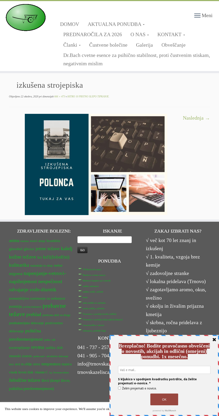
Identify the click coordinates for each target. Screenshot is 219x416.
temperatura (51, 364)
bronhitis (53, 241)
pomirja (15, 306)
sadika (50, 348)
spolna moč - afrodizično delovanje (50, 356)
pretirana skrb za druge (56, 315)
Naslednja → (196, 118)
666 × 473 (59, 96)
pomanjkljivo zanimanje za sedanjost (37, 298)
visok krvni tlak (21, 372)
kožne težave (22, 257)
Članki (70, 45)
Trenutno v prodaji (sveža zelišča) (99, 314)
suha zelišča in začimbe (94, 303)
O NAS (138, 34)
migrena (15, 273)
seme (85, 297)
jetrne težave (48, 248)
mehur (58, 265)
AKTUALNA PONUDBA (115, 24)
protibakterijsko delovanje (26, 323)
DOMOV (69, 24)
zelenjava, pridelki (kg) (94, 330)
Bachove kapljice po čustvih (97, 280)
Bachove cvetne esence (94, 275)
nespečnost (50, 281)
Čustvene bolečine (108, 45)
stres (36, 364)
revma (37, 347)
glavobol (15, 249)
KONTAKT (170, 34)
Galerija (144, 45)
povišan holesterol (32, 306)
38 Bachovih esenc (92, 269)
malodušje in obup (41, 265)
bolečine (25, 241)
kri (39, 257)
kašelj (66, 248)
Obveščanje (173, 45)
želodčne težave (24, 380)
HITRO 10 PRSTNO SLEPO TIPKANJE (88, 96)
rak (53, 339)
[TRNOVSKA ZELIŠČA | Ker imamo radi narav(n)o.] (25, 17)
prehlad (33, 314)
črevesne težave (61, 372)
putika (47, 339)
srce (11, 364)
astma (14, 240)
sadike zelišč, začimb (93, 291)
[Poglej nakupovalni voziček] (209, 7)
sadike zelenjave (91, 286)
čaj (50, 372)
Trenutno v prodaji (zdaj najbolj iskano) (103, 319)
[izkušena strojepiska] (96, 164)
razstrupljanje (19, 348)
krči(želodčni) (56, 257)
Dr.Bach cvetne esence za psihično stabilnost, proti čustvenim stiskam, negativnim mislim (136, 59)
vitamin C (41, 372)
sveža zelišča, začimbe (94, 308)
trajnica (67, 364)
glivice (29, 249)
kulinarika (19, 265)
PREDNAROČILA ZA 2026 (92, 34)
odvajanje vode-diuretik (32, 289)
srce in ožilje (23, 364)
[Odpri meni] (197, 16)
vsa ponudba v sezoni (93, 325)
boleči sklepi (37, 241)
